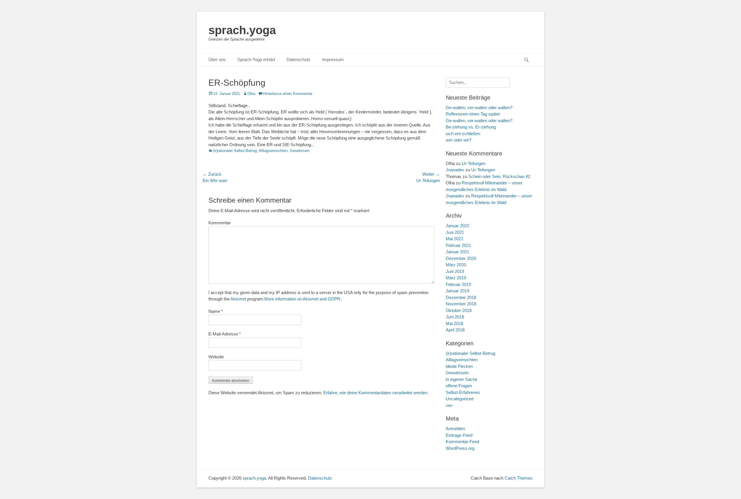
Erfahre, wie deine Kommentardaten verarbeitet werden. (375, 392)
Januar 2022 (457, 225)
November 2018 (461, 303)
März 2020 (456, 264)
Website (216, 356)
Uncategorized (459, 398)
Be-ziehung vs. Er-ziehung (471, 126)
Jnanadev (455, 169)
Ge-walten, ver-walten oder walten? (479, 120)
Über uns (217, 59)
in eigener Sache (461, 379)
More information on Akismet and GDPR (302, 298)
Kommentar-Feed (462, 441)
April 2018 (455, 329)
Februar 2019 (458, 284)
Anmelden (455, 428)
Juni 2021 (455, 232)
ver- (449, 405)
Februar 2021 (458, 245)
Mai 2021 (454, 238)
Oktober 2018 (459, 310)
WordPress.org (460, 448)
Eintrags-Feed (459, 435)
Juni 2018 (455, 316)
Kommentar (219, 222)
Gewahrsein (299, 150)
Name (215, 311)
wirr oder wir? (458, 139)
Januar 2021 (457, 251)
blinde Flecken (459, 366)
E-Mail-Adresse (224, 333)
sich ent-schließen (463, 133)
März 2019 (456, 277)
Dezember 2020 (461, 258)
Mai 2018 (454, 323)
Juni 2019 (455, 271)
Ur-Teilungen (473, 163)
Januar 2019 (457, 290)
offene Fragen (459, 385)
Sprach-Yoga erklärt (256, 59)
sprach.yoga (242, 30)
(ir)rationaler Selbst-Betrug (235, 150)
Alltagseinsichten (273, 150)
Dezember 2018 (461, 297)
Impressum (333, 59)
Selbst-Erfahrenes (463, 392)
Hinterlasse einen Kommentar (287, 93)
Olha (251, 93)
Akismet (238, 298)
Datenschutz (299, 59)
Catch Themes (519, 478)
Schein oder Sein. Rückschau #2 (499, 176)
